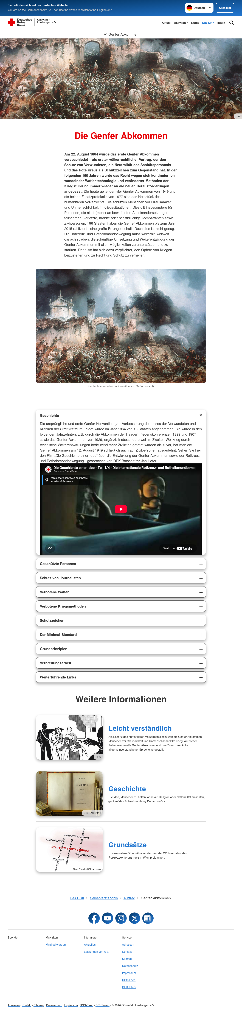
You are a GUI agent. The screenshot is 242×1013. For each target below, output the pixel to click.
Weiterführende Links (58, 677)
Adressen (128, 944)
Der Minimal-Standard (58, 634)
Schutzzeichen (52, 620)
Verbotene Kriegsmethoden (63, 606)
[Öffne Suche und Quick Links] (231, 23)
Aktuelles (90, 944)
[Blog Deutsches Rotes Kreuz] (148, 918)
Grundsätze (127, 844)
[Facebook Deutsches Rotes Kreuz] (94, 918)
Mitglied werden (56, 944)
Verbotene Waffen (54, 591)
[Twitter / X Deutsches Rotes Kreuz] (134, 918)
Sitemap (127, 959)
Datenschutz (130, 966)
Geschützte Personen (58, 563)
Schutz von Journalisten (60, 577)
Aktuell (166, 23)
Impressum (129, 973)
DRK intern (129, 987)
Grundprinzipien (53, 648)
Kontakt (127, 952)
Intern (221, 23)
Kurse (195, 23)
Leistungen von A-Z (96, 952)
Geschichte (49, 415)
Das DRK (208, 23)
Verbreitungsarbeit (55, 662)
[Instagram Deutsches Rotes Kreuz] (121, 918)
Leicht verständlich (140, 728)
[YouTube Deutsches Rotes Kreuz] (107, 918)
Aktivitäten (181, 23)
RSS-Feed (129, 980)
